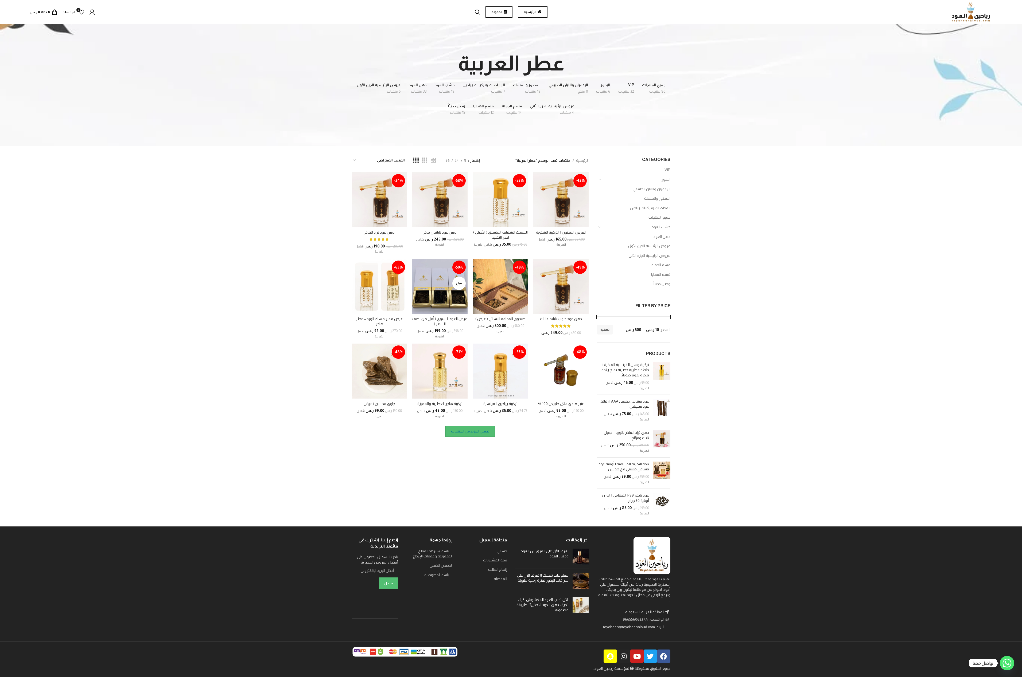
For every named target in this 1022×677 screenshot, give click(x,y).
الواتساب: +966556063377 (644, 619)
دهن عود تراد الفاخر (379, 232)
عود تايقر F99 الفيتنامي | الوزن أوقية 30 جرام (625, 498)
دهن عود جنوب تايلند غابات (561, 319)
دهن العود (662, 236)
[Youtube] (637, 656)
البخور (666, 179)
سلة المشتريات (495, 560)
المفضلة (500, 579)
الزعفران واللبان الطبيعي (651, 189)
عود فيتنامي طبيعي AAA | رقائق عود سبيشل (624, 404)
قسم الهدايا (660, 274)
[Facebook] (663, 656)
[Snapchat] (610, 656)
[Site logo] (971, 12)
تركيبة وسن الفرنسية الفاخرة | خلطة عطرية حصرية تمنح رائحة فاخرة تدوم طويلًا (625, 370)
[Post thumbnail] (581, 557)
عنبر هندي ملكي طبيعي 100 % (561, 404)
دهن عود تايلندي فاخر (440, 232)
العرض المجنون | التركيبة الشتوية (561, 232)
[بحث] (477, 12)
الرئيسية (582, 160)
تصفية (604, 330)
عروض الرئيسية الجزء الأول (649, 246)
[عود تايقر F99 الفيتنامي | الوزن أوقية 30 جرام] (661, 504)
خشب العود (661, 227)
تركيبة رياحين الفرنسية (500, 404)
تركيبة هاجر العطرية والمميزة (440, 404)
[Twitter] (650, 656)
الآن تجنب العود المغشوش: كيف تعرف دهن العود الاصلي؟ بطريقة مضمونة (542, 604)
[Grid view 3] (424, 160)
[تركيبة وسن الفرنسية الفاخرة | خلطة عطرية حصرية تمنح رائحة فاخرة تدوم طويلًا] (661, 376)
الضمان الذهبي (441, 565)
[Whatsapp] (1007, 663)
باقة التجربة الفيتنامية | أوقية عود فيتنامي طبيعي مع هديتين (624, 466)
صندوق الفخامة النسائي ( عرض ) (500, 319)
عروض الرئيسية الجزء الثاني (649, 255)
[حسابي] (92, 12)
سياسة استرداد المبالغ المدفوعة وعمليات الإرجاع (433, 553)
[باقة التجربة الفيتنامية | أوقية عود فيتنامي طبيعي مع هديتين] (661, 473)
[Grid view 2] (433, 160)
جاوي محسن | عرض (379, 404)
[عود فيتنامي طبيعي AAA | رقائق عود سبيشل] (661, 410)
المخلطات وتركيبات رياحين (650, 208)
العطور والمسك (657, 198)
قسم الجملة (660, 265)
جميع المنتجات (659, 217)
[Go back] (571, 63)
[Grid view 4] (416, 160)
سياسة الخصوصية (438, 575)
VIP (667, 170)
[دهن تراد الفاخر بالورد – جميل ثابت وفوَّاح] (661, 441)
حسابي (502, 551)
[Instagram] (623, 656)
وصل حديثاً (662, 284)
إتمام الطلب (497, 569)
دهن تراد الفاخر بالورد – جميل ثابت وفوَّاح (626, 435)
